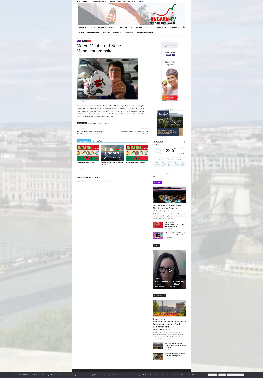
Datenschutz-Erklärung (235, 375)
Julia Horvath (157, 211)
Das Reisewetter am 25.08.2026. (135, 162)
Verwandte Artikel (84, 141)
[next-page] (81, 168)
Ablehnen (222, 375)
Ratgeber (129, 32)
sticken (100, 123)
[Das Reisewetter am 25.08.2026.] (137, 153)
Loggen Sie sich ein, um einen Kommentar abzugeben (95, 181)
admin (81, 55)
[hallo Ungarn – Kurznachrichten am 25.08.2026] (112, 153)
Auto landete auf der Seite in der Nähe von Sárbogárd (134, 133)
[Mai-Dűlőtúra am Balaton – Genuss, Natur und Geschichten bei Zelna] (158, 345)
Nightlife (106, 32)
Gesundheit (117, 32)
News (89, 40)
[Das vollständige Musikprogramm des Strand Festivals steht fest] (158, 225)
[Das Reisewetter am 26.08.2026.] (88, 153)
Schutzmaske (92, 123)
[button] (183, 27)
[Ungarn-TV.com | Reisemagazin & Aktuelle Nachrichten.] (131, 14)
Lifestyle (148, 27)
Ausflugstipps (126, 27)
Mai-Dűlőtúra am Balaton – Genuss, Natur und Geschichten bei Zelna (175, 345)
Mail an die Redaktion (137, 1)
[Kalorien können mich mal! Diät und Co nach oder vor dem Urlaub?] (169, 269)
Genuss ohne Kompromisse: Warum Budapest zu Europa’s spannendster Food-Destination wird (169, 323)
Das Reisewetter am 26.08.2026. (86, 162)
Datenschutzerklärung (123, 1)
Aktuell (83, 38)
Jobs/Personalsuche (145, 32)
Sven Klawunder (160, 286)
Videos (92, 27)
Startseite (82, 27)
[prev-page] (78, 168)
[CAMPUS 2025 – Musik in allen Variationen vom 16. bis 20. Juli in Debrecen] (158, 235)
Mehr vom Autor (97, 141)
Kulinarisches (160, 27)
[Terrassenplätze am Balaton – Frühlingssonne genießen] (158, 356)
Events (139, 27)
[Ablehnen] (260, 375)
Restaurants (174, 27)
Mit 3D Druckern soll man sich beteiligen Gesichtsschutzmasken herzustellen (90, 133)
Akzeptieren (213, 375)
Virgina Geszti (157, 329)
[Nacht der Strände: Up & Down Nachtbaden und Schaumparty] (169, 195)
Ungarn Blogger (93, 32)
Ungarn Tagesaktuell (107, 27)
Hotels (81, 32)
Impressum (112, 1)
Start (78, 38)
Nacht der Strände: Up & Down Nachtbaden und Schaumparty (167, 206)
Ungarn (106, 123)
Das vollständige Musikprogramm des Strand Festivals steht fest (174, 224)
